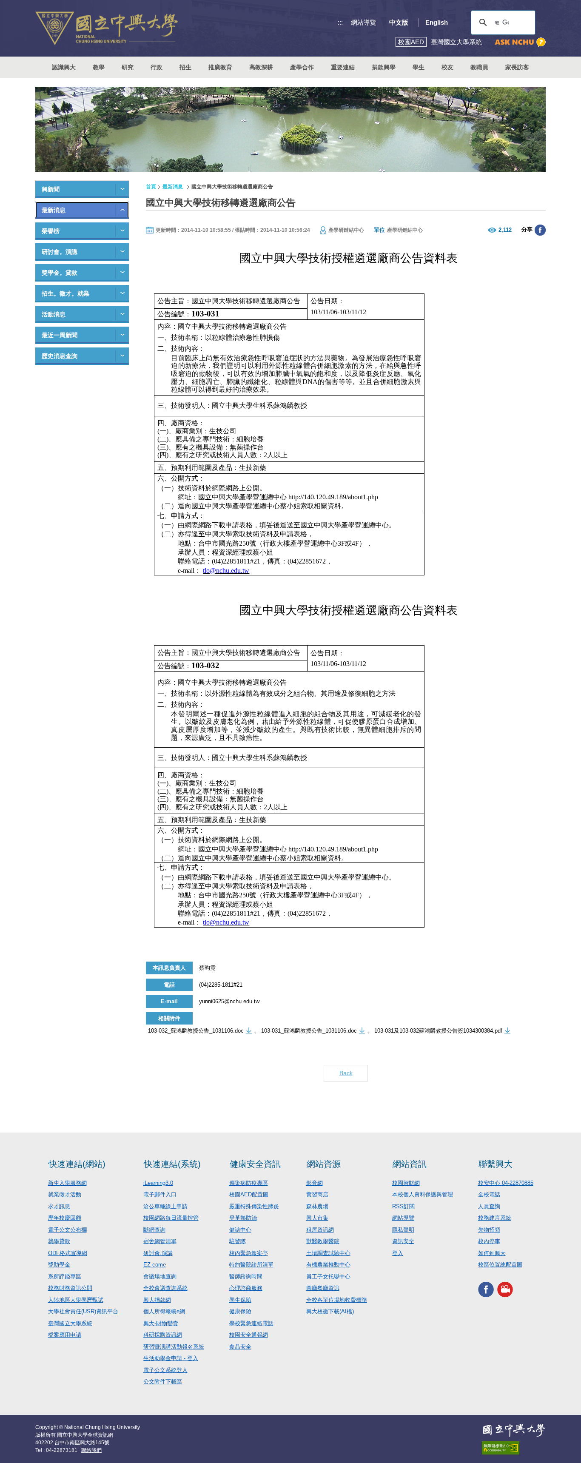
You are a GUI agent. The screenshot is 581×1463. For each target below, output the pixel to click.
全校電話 (489, 1194)
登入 (397, 1253)
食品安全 (240, 1346)
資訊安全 (403, 1241)
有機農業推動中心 (328, 1264)
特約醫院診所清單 (251, 1264)
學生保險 (240, 1300)
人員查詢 (489, 1206)
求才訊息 (59, 1206)
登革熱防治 (243, 1218)
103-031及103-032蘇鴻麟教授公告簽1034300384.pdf (438, 1031)
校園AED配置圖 (248, 1194)
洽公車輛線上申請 (165, 1206)
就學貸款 (59, 1241)
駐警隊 (237, 1241)
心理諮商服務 (245, 1288)
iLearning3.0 (158, 1183)
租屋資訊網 (320, 1230)
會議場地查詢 (160, 1276)
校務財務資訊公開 (70, 1288)
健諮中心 (240, 1230)
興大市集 (317, 1218)
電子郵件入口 (160, 1194)
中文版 (398, 22)
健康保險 (240, 1311)
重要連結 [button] (343, 67)
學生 (418, 67)
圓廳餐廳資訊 (322, 1288)
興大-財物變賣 (160, 1323)
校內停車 (489, 1241)
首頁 (151, 187)
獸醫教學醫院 (322, 1241)
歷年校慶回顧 (64, 1218)
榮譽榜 (51, 231)
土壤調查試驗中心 (328, 1253)
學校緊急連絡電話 (251, 1323)
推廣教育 (220, 67)
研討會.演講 (158, 1253)
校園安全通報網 (248, 1335)
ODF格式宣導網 (67, 1253)
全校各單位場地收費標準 (336, 1300)
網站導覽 (363, 22)
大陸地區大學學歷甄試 (75, 1300)
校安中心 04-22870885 (505, 1183)
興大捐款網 (157, 1300)
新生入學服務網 (67, 1183)
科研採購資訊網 (162, 1335)
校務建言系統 (494, 1218)
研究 (128, 67)
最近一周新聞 (59, 335)
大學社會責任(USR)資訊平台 (83, 1311)
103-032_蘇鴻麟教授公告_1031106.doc (196, 1031)
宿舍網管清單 (160, 1241)
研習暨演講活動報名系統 (173, 1346)
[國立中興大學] (106, 28)
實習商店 (317, 1194)
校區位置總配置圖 (500, 1264)
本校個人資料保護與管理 (422, 1194)
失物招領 (489, 1230)
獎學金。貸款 (59, 272)
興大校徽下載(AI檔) (330, 1311)
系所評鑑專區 (64, 1276)
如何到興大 (492, 1253)
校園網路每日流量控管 (171, 1218)
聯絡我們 (91, 1450)
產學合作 (302, 67)
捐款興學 (384, 67)
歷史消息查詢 (59, 356)
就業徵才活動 (64, 1194)
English (436, 22)
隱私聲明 (403, 1230)
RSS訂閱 (403, 1206)
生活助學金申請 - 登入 (170, 1358)
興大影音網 (505, 1290)
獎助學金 (59, 1264)
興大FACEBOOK (486, 1290)
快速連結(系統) (172, 1164)
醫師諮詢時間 (245, 1276)
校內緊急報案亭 (248, 1253)
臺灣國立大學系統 (70, 1323)
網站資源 (324, 1164)
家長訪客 (517, 67)
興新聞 (51, 189)
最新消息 (54, 210)
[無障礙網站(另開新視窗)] (514, 1447)
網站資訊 (410, 1164)
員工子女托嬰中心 (328, 1276)
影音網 (314, 1183)
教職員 (479, 67)
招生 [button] (185, 67)
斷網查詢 (154, 1230)
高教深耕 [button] (261, 67)
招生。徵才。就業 (65, 293)
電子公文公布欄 (67, 1230)
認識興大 (64, 67)
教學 (99, 67)
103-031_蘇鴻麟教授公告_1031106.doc (309, 1031)
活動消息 (54, 314)
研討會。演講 (59, 251)
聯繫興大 (495, 1164)
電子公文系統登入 (165, 1370)
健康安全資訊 (255, 1164)
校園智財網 (406, 1183)
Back (346, 1073)
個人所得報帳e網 (164, 1311)
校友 (447, 67)
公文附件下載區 (162, 1381)
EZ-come (154, 1264)
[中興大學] (514, 1430)
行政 (156, 67)
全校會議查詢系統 (165, 1288)
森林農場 (317, 1206)
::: (340, 22)
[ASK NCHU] (520, 42)
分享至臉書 (540, 230)
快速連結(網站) (76, 1164)
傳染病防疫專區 (248, 1183)
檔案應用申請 (64, 1335)
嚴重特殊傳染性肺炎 (254, 1206)
